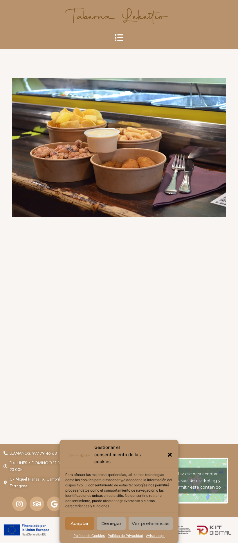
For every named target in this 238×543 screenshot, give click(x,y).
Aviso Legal (155, 535)
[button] (170, 455)
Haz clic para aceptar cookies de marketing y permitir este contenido (197, 480)
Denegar (111, 523)
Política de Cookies (89, 535)
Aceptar (80, 523)
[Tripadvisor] (37, 504)
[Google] (54, 504)
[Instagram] (19, 504)
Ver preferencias (151, 523)
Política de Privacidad (125, 535)
